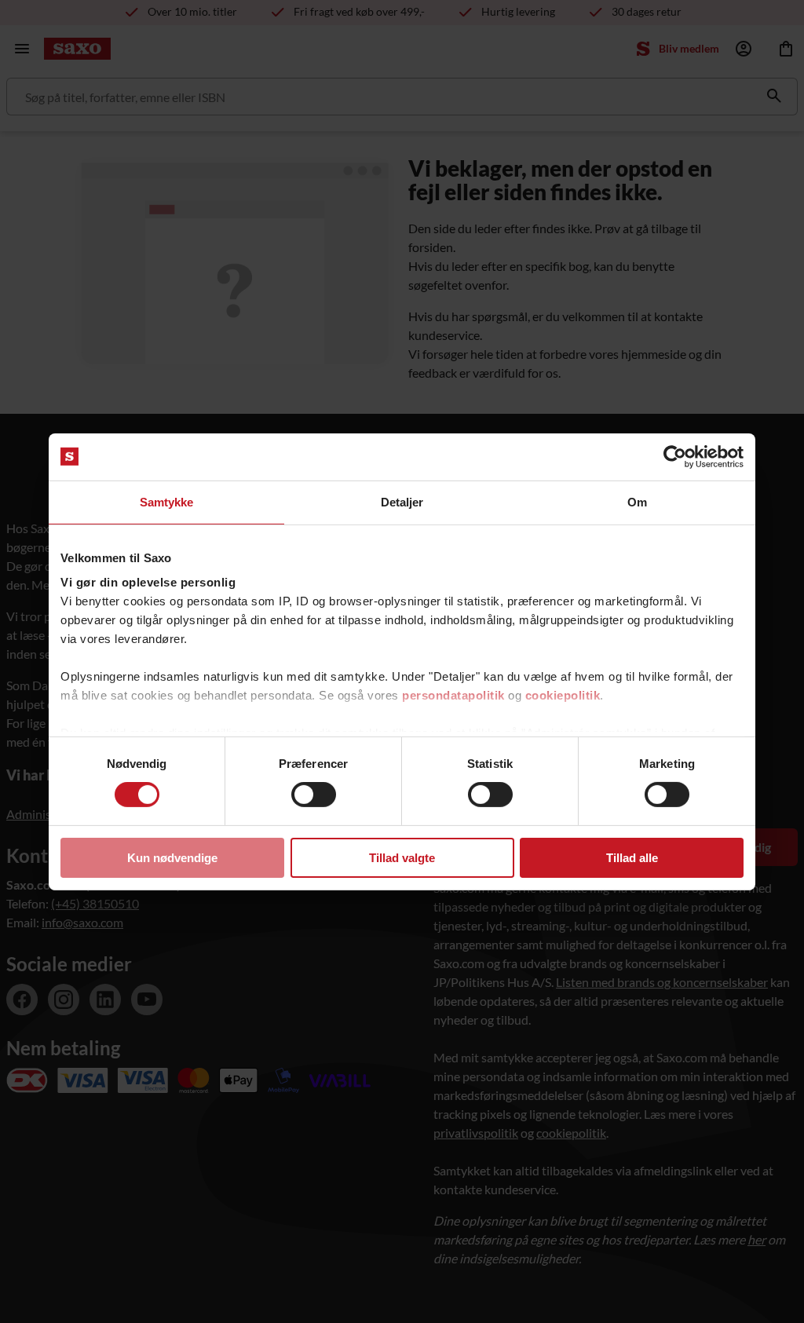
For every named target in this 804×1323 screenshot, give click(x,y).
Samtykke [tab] (167, 501)
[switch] (313, 794)
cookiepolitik (563, 695)
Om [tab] (637, 501)
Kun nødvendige (172, 857)
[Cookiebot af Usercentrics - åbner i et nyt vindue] (675, 456)
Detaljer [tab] (402, 501)
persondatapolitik (453, 695)
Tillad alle (632, 857)
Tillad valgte (402, 857)
